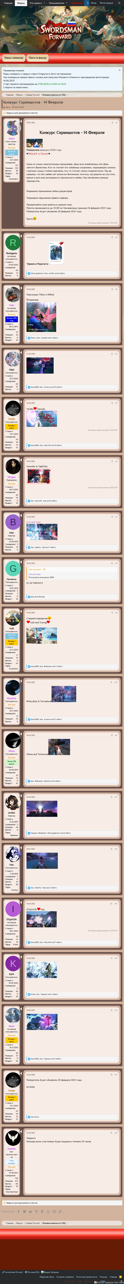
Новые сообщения (14, 57)
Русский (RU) (33, 1272)
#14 (116, 904)
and (38, 597)
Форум (21, 3)
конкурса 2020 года (43, 150)
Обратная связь (47, 1277)
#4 (116, 354)
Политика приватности (86, 1277)
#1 (117, 122)
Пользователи (56, 3)
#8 (116, 563)
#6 (116, 461)
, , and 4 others (44, 994)
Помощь (103, 1277)
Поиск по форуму (37, 57)
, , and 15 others (46, 387)
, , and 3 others (44, 888)
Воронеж (14, 835)
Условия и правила (65, 1277)
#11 (116, 735)
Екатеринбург (12, 1192)
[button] (44, 3)
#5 (116, 403)
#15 (116, 958)
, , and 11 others (46, 719)
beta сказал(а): (35, 569)
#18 (116, 1133)
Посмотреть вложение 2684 (41, 577)
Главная (8, 3)
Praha (15, 944)
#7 (116, 517)
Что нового (36, 3)
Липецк (14, 890)
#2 (116, 237)
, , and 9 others (46, 445)
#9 (116, 613)
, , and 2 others (44, 338)
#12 (116, 797)
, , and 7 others (43, 547)
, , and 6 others (48, 273)
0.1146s (102, 1281)
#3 (116, 289)
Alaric (7, 107)
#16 (116, 1010)
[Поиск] (119, 3)
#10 (116, 682)
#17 (116, 1075)
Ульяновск (13, 179)
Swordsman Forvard (13, 1272)
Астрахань (13, 668)
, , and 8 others (51, 833)
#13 (116, 849)
